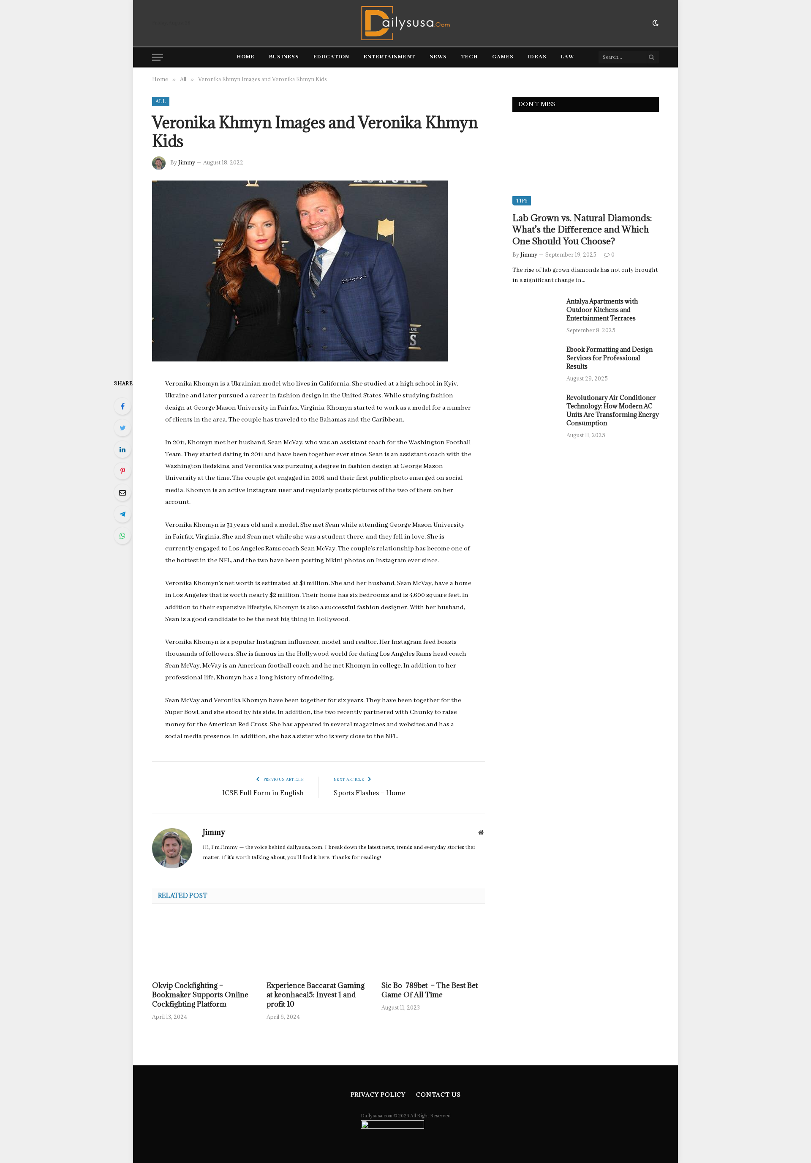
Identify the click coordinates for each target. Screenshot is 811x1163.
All (160, 101)
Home (246, 56)
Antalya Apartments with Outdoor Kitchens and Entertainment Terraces (602, 309)
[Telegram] (122, 514)
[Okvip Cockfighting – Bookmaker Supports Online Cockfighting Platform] (204, 945)
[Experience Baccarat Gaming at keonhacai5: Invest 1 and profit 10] (318, 945)
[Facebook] (122, 406)
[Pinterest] (122, 470)
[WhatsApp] (122, 535)
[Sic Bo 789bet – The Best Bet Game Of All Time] (433, 945)
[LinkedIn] (122, 449)
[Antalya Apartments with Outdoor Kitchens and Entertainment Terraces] (535, 312)
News (438, 56)
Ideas (537, 56)
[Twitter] (122, 427)
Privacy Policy (378, 1094)
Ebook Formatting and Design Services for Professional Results (609, 357)
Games (503, 56)
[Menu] (157, 57)
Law (567, 56)
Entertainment (389, 56)
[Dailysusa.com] (406, 23)
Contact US (438, 1094)
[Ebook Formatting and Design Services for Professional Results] (535, 361)
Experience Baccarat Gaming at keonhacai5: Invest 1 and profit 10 (316, 995)
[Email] (122, 492)
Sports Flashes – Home (369, 792)
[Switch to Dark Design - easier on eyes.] (654, 23)
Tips (522, 200)
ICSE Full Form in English (263, 792)
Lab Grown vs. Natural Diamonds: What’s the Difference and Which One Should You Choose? (582, 229)
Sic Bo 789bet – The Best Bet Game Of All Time (429, 990)
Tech (469, 56)
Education (331, 56)
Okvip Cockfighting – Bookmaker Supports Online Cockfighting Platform (200, 995)
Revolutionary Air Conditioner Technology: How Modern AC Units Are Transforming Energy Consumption (612, 410)
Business (284, 56)
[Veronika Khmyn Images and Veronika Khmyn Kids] (300, 360)
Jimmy (186, 162)
